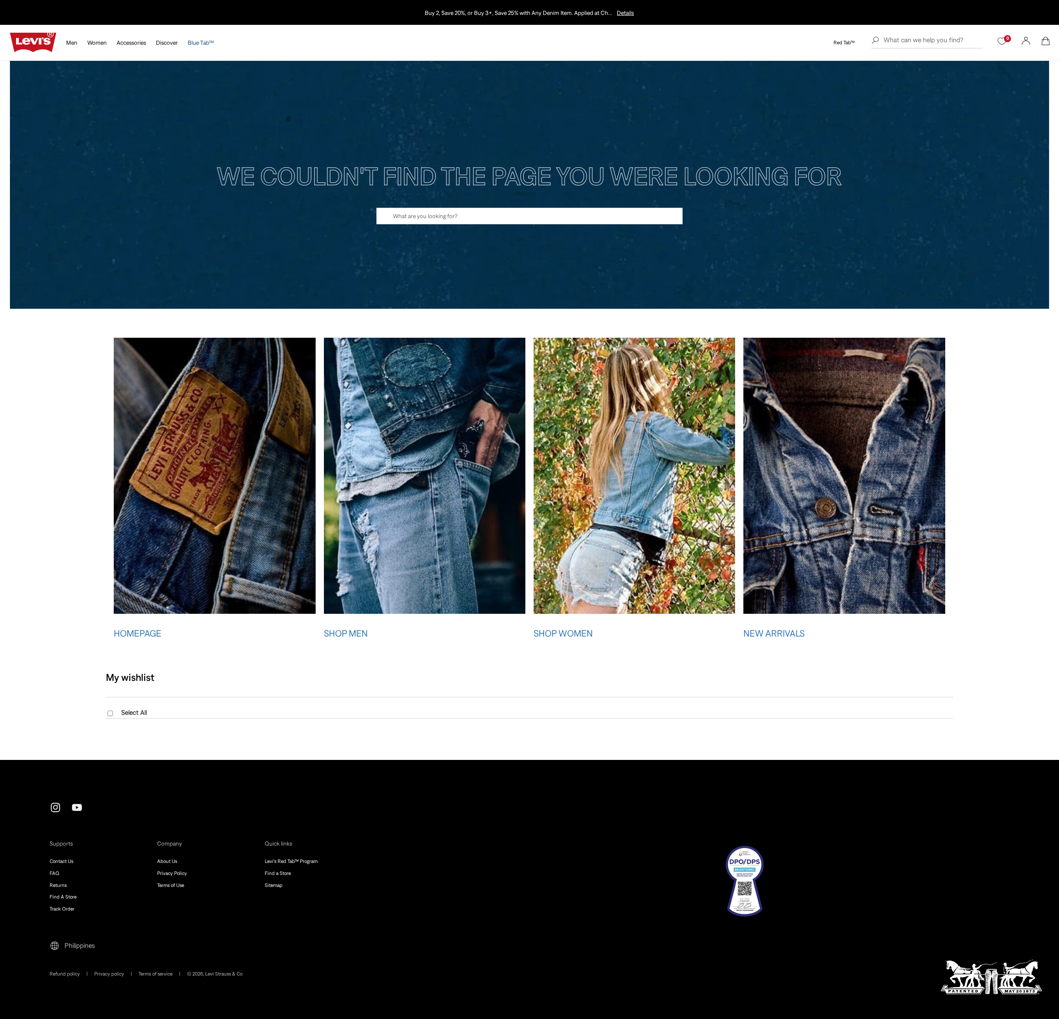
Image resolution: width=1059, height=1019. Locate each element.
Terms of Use (170, 885)
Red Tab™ (844, 43)
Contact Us (61, 861)
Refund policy (65, 974)
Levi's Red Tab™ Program (291, 861)
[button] (1046, 41)
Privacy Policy (172, 873)
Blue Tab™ (201, 42)
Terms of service (156, 974)
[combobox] (529, 216)
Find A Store (63, 897)
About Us (167, 861)
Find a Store (278, 873)
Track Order (62, 909)
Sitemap (274, 885)
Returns (58, 885)
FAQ (54, 873)
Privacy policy (109, 974)
